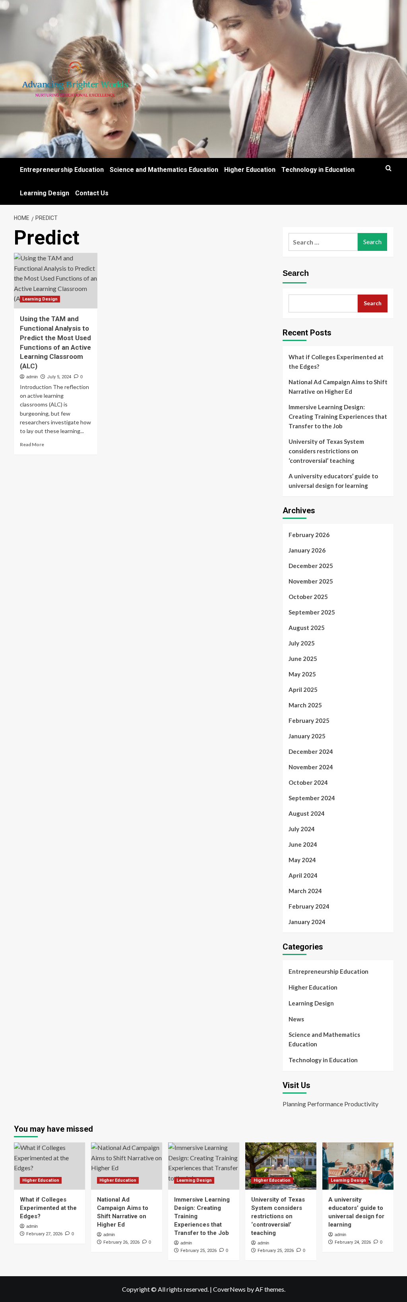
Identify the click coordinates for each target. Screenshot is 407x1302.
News (296, 1019)
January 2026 (307, 550)
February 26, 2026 (121, 1242)
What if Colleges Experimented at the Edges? (336, 361)
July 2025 (302, 643)
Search (296, 273)
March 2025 (305, 705)
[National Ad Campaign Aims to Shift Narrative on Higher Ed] (126, 1166)
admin (32, 376)
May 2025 (302, 674)
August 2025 (307, 627)
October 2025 (308, 596)
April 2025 (303, 689)
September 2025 (312, 612)
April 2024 (303, 875)
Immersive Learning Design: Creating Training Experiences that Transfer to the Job (338, 416)
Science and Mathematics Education (164, 169)
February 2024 (309, 906)
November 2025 (311, 581)
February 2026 (309, 534)
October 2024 (308, 782)
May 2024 (302, 859)
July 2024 (302, 828)
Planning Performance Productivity (330, 1103)
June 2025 (303, 658)
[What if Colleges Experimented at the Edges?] (49, 1166)
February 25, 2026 (198, 1250)
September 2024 (312, 797)
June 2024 (303, 844)
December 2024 (311, 751)
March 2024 (305, 890)
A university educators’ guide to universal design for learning (333, 480)
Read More (32, 444)
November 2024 (311, 766)
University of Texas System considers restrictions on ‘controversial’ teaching (326, 451)
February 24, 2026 (353, 1242)
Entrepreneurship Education (62, 169)
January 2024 (307, 921)
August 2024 (307, 813)
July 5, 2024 (59, 376)
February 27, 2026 (44, 1234)
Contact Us (92, 193)
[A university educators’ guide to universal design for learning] (357, 1166)
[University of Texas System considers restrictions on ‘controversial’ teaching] (280, 1166)
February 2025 (309, 720)
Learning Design (44, 193)
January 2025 (307, 736)
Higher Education (249, 169)
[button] (388, 168)
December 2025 (311, 565)
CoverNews (229, 1289)
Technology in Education (318, 169)
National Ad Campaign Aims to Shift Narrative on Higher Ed (338, 386)
